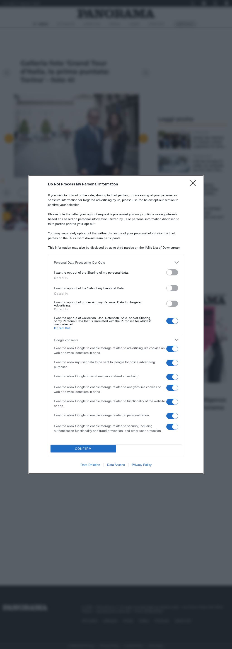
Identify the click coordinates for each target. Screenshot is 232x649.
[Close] (194, 184)
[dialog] (116, 324)
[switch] (172, 272)
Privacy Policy (142, 465)
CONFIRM (83, 448)
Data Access (116, 465)
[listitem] (116, 262)
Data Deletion (90, 465)
